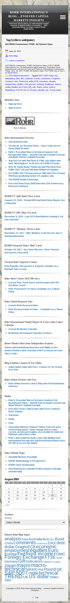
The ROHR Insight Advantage (23, 179)
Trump (52, 90)
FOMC (59, 554)
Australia (35, 539)
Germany (11, 561)
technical (48, 573)
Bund (59, 539)
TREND (13, 576)
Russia (33, 90)
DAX (52, 543)
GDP (59, 557)
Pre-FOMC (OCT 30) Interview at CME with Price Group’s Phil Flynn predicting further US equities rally (37, 174)
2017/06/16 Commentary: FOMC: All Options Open (29, 44)
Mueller (14, 87)
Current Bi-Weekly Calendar (22, 329)
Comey (37, 78)
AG (56, 76)
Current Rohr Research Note (23, 305)
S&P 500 (14, 573)
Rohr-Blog (13, 56)
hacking (40, 84)
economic (43, 81)
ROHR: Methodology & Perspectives (27, 461)
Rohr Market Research (19, 76)
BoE (18, 78)
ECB (36, 81)
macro (58, 84)
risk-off (19, 90)
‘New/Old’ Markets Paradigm (22, 457)
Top (36, 597)
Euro (53, 550)
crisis (15, 81)
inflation (47, 561)
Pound (50, 569)
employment (10, 84)
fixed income (39, 553)
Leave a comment (16, 60)
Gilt (21, 560)
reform (52, 87)
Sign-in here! (14, 108)
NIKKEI (31, 569)
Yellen (54, 577)
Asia (25, 539)
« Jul (6, 505)
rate (34, 87)
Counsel (8, 81)
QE (29, 87)
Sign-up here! (15, 104)
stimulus (41, 90)
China (8, 543)
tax (47, 90)
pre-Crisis (23, 87)
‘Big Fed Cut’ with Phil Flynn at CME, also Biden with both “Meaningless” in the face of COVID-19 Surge (34, 162)
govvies (32, 84)
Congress (55, 78)
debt (61, 543)
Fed (26, 84)
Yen (7, 580)
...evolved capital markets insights (31, 18)
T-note (31, 573)
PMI (40, 569)
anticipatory (10, 78)
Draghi (21, 547)
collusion (29, 78)
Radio (11, 419)
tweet (58, 90)
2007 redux (49, 76)
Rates (39, 87)
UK (25, 577)
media (7, 87)
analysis (12, 538)
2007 (41, 76)
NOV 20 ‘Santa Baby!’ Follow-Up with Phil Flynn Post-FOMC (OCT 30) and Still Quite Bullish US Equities (35, 168)
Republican (10, 90)
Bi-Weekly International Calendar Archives (30, 333)
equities (20, 84)
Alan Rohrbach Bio (18, 142)
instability (56, 562)
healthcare (49, 84)
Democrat (23, 81)
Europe (10, 554)
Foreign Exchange (24, 557)
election (52, 81)
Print (10, 423)
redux (45, 87)
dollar (31, 81)
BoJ (22, 78)
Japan (10, 565)
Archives (7, 518)
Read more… (13, 73)
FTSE (50, 557)
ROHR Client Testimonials (21, 465)
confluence (41, 543)
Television (13, 415)
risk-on (26, 90)
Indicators (34, 561)
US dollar (39, 576)
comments (45, 78)
